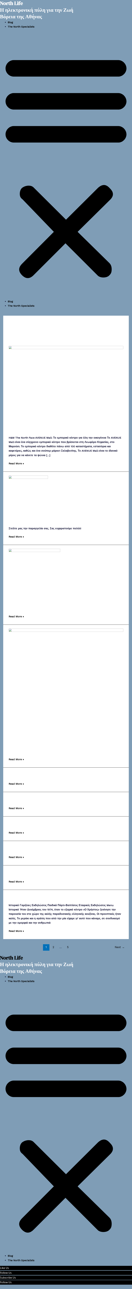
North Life (11, 957)
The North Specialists (21, 26)
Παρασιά (17, 799)
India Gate (20, 520)
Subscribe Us (8, 1277)
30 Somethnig (23, 823)
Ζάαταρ (16, 848)
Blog (10, 22)
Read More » (16, 463)
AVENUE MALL (24, 429)
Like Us (4, 1268)
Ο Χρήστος (20, 897)
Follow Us (6, 1273)
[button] (66, 166)
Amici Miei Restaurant (33, 607)
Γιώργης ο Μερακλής (29, 774)
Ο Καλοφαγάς (22, 872)
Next (120, 947)
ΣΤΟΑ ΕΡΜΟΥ (24, 750)
